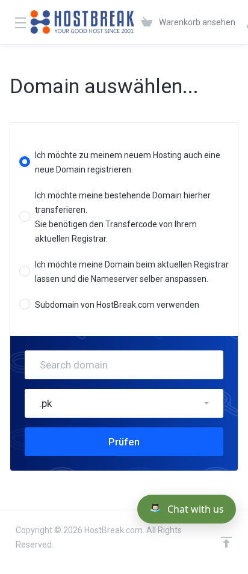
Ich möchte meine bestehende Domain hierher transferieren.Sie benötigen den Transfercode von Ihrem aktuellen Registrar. (123, 217)
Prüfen (124, 442)
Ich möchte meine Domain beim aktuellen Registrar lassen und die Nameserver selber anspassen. (132, 272)
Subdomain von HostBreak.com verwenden (117, 305)
